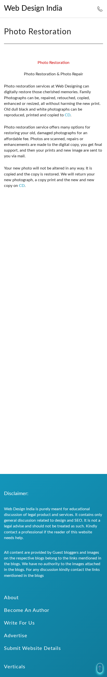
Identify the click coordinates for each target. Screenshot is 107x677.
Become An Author (26, 610)
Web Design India (33, 8)
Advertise (15, 635)
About (11, 597)
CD (67, 115)
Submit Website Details (32, 648)
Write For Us (19, 623)
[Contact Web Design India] (100, 8)
